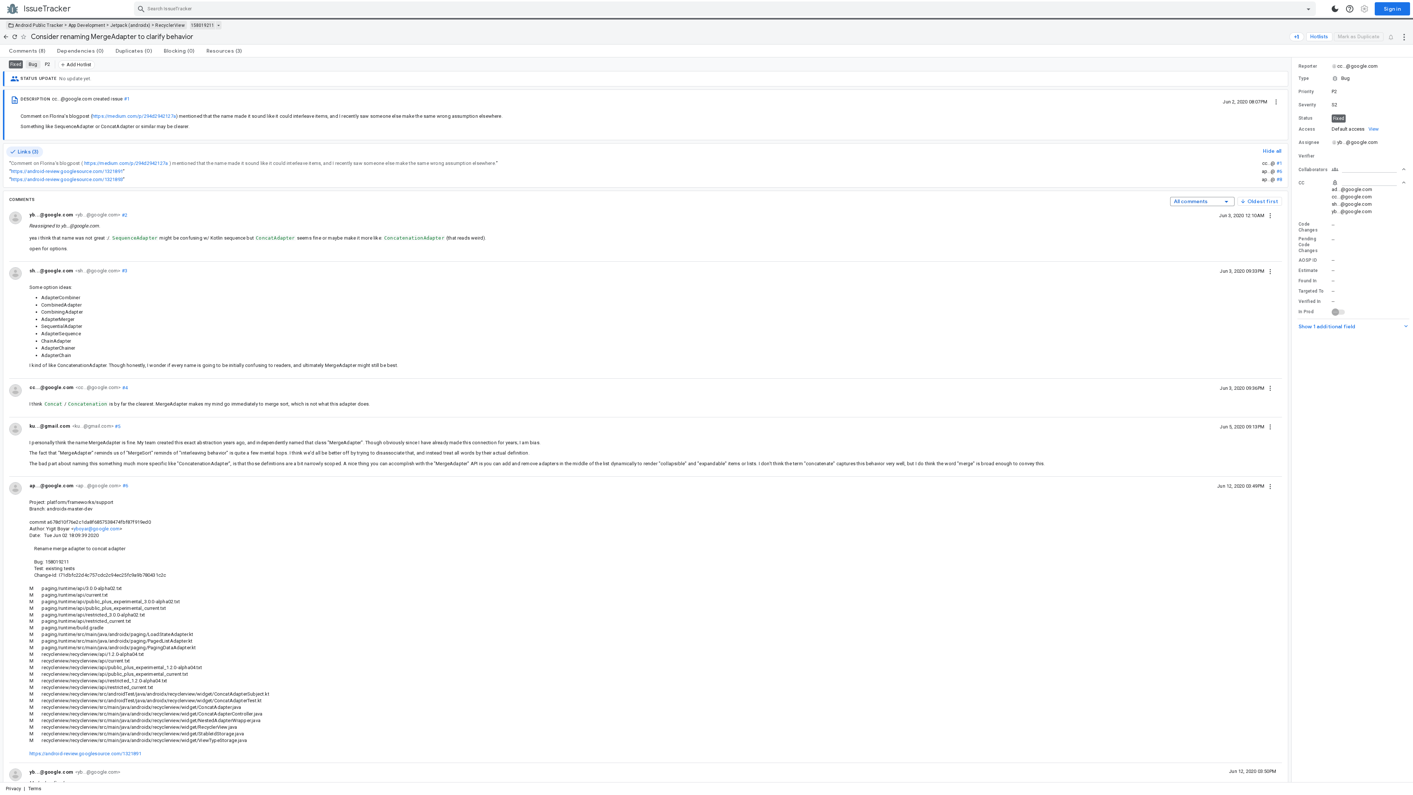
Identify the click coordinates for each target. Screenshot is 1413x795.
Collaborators (1313, 169)
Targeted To (1311, 291)
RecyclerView (170, 25)
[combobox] (726, 8)
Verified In (1310, 301)
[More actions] (1404, 37)
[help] (1349, 8)
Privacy (13, 788)
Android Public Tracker (39, 25)
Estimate (1308, 270)
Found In (1308, 280)
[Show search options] (1308, 8)
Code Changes (1308, 227)
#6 (1279, 171)
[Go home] (5, 36)
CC (1302, 183)
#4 (124, 387)
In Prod (1306, 311)
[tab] (27, 51)
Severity (1307, 104)
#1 (127, 99)
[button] (1352, 78)
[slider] (1292, 419)
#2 (123, 215)
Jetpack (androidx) (130, 25)
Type (1304, 78)
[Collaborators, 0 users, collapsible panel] (1369, 169)
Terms (35, 788)
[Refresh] (14, 36)
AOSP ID (1308, 260)
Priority (1306, 91)
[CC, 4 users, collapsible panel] (1369, 182)
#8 (1279, 179)
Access (1307, 129)
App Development (87, 25)
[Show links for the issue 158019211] (218, 25)
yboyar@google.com (97, 528)
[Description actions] (1276, 101)
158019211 (202, 25)
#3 (123, 270)
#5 (117, 426)
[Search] (141, 8)
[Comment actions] (1270, 215)
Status (1306, 118)
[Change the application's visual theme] (1335, 8)
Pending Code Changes (1308, 244)
